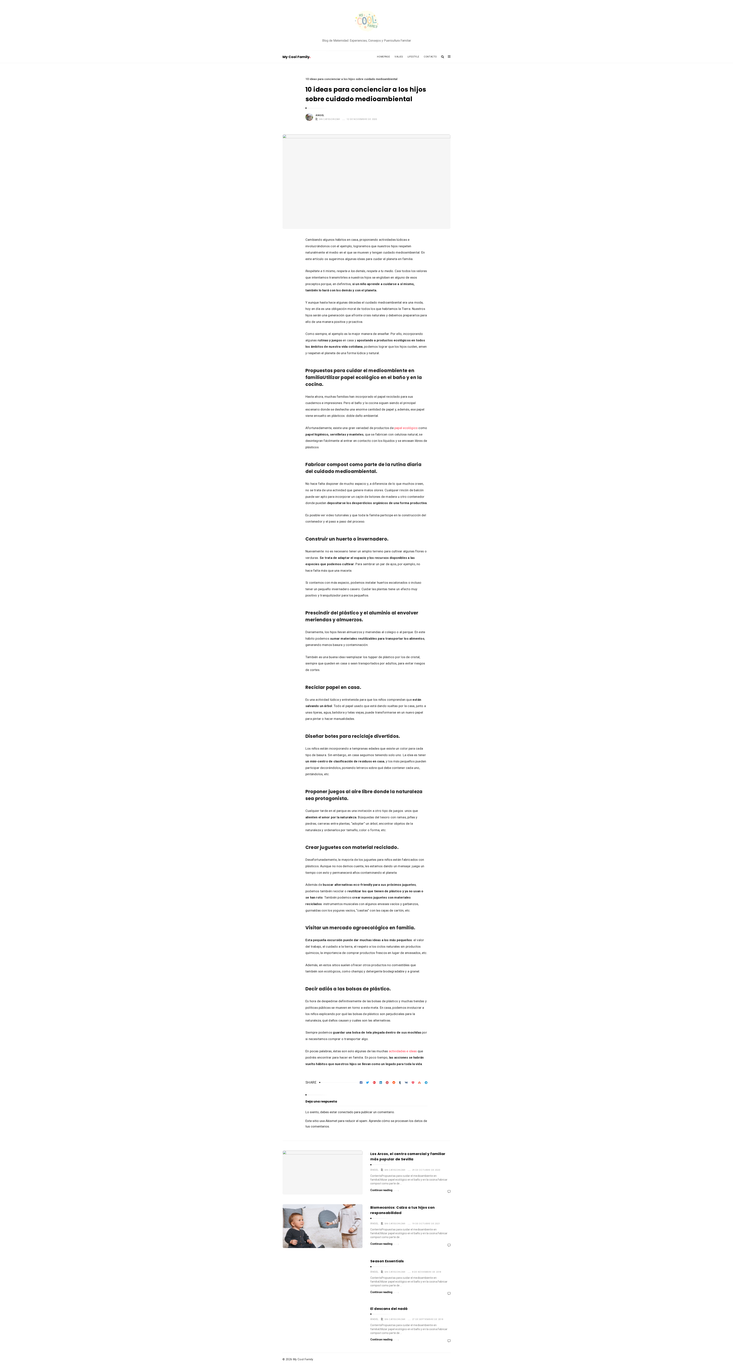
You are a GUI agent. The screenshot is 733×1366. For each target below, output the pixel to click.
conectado (345, 1112)
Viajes (399, 56)
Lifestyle (413, 56)
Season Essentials (387, 1261)
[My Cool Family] (366, 21)
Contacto (430, 56)
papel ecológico (406, 428)
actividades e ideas (403, 1051)
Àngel (320, 115)
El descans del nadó (389, 1308)
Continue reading (381, 1190)
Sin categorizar (329, 119)
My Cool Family (296, 56)
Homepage (383, 56)
